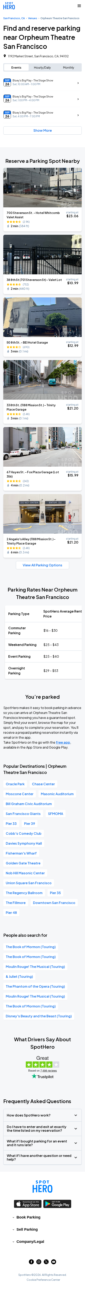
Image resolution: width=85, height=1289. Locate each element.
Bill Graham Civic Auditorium (29, 804)
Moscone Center (19, 794)
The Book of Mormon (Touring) (31, 947)
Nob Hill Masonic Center (25, 873)
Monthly (68, 67)
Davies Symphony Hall (24, 843)
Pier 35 (55, 893)
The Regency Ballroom (24, 893)
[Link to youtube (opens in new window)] (53, 1263)
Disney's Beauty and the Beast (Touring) (39, 1016)
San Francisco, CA (14, 18)
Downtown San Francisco (54, 902)
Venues (32, 18)
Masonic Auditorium (57, 794)
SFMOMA (55, 813)
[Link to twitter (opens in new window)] (46, 1263)
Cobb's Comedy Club (23, 833)
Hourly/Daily (42, 67)
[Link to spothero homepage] (42, 1186)
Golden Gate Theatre (23, 863)
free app (63, 742)
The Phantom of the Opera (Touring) (35, 986)
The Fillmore (16, 902)
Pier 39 (29, 823)
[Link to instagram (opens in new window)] (38, 1263)
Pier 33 (11, 823)
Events (16, 67)
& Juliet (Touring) (19, 976)
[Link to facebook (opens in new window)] (31, 1263)
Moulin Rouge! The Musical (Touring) (35, 966)
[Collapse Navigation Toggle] (79, 5)
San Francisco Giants (23, 813)
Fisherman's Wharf (21, 853)
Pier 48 (11, 912)
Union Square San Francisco (29, 883)
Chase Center (43, 784)
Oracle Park (15, 784)
